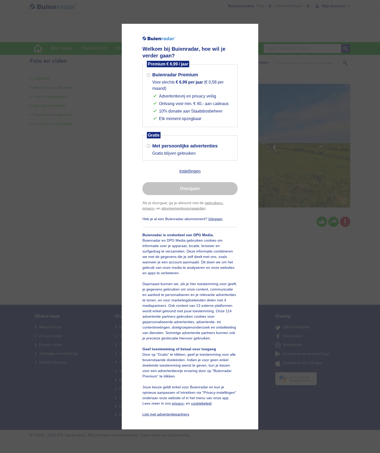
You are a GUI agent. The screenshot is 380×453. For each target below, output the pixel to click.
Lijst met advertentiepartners (165, 414)
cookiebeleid (201, 403)
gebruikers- (214, 203)
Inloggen (215, 219)
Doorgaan (190, 188)
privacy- (148, 208)
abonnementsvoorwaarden (184, 208)
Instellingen (190, 171)
